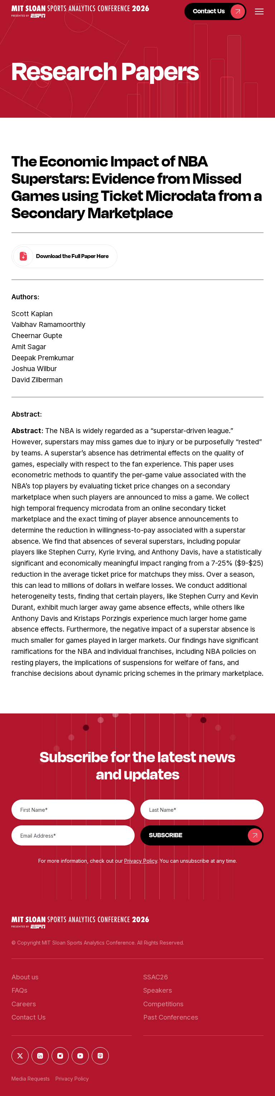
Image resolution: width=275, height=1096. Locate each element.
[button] (80, 11)
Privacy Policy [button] (140, 861)
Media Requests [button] (30, 1079)
